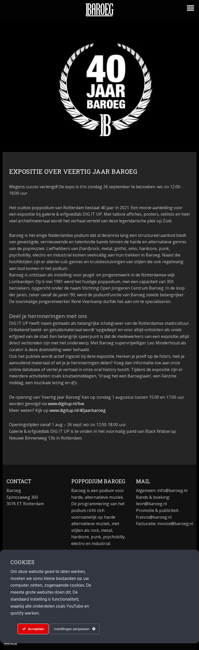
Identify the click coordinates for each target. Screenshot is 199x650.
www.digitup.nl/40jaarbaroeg (78, 410)
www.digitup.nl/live (66, 403)
